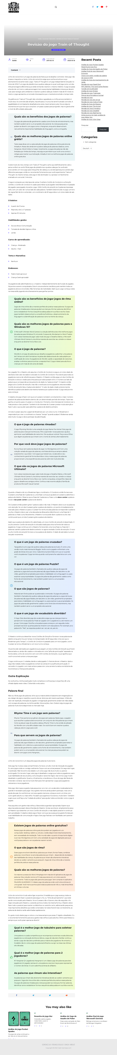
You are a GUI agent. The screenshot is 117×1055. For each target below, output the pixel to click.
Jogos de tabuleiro (49, 39)
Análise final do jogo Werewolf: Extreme (95, 1017)
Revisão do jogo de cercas (90, 100)
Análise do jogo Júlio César (91, 119)
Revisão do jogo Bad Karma (91, 113)
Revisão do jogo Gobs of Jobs (91, 102)
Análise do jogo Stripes (89, 91)
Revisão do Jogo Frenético (90, 108)
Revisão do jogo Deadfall (90, 111)
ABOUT (72, 1044)
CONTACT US (46, 1044)
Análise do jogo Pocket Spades (92, 65)
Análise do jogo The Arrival (91, 106)
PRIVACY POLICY (57, 1044)
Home (39, 39)
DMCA (67, 1044)
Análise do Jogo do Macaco (91, 104)
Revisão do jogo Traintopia (90, 93)
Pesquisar (84, 125)
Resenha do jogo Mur (89, 67)
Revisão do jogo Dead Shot (91, 84)
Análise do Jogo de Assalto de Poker (94, 69)
